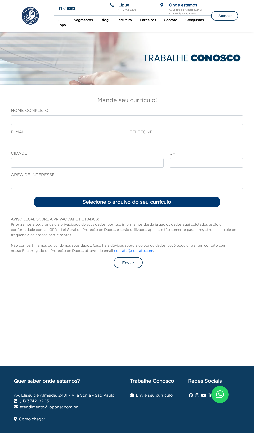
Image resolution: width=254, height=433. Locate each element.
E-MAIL (18, 132)
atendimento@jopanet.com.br (49, 407)
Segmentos (83, 20)
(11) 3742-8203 (34, 401)
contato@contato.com (133, 251)
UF (172, 153)
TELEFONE (141, 132)
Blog (105, 20)
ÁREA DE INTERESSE (33, 174)
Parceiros (148, 20)
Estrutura (124, 20)
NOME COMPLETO (30, 110)
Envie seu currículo (154, 395)
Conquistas (194, 20)
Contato (170, 20)
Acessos (225, 16)
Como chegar (32, 419)
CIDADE (19, 153)
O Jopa (62, 22)
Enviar (128, 262)
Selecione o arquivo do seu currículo (127, 202)
